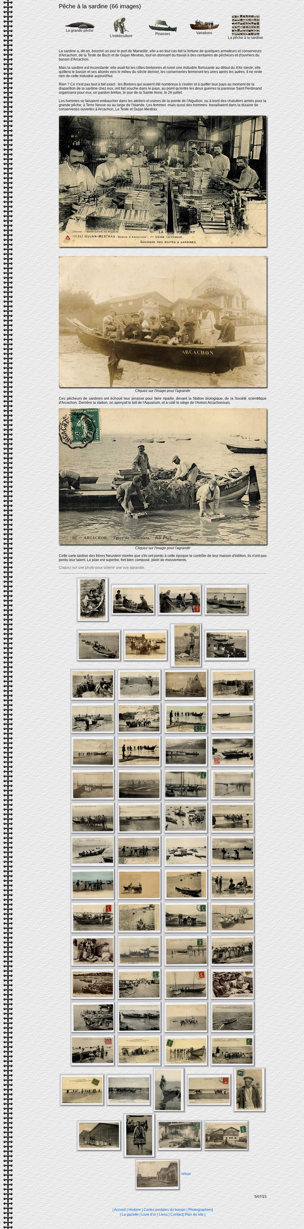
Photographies (200, 1210)
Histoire (135, 1210)
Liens (163, 1214)
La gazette (130, 1214)
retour (186, 1174)
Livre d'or (148, 1214)
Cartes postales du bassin (165, 1210)
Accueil (120, 1210)
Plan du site (194, 1214)
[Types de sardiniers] (163, 545)
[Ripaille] (163, 387)
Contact (176, 1214)
